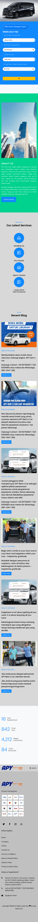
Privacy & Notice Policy (9, 866)
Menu (34, 768)
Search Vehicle (9, 199)
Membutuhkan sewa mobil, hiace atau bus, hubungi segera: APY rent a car (18, 358)
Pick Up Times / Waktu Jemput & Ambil (15, 64)
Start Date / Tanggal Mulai (11, 45)
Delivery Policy (6, 862)
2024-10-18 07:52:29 (8, 608)
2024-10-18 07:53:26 (8, 546)
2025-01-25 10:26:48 (8, 409)
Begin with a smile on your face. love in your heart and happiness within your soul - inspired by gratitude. (19, 553)
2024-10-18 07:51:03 (7, 670)
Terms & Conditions (8, 854)
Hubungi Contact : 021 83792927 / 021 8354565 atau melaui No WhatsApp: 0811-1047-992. (18, 368)
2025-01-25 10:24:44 (8, 477)
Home (3, 837)
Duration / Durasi (9, 54)
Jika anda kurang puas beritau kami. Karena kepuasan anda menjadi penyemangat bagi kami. (18, 684)
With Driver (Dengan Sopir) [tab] (15, 26)
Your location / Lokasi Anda (12, 35)
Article (3, 846)
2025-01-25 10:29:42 (8, 351)
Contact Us (5, 850)
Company (5, 842)
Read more (6, 375)
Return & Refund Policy (9, 858)
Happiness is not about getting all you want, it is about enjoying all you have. (18, 615)
